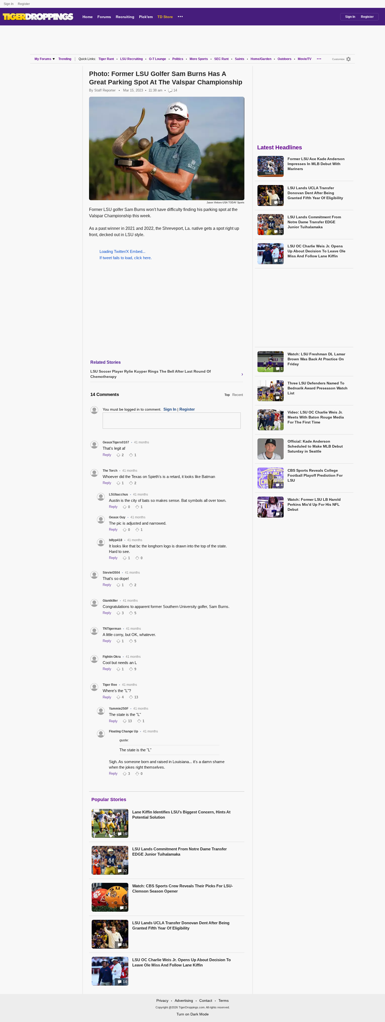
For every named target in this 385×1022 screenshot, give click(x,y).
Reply (107, 455)
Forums (104, 16)
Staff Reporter (105, 90)
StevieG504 (111, 572)
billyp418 (115, 540)
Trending (64, 59)
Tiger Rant (106, 59)
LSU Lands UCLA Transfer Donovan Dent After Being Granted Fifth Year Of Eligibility (180, 925)
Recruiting (125, 16)
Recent (237, 395)
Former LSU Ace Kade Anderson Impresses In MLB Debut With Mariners (316, 164)
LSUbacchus (118, 494)
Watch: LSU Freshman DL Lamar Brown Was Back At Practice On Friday (316, 359)
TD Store (165, 16)
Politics (177, 59)
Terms (223, 1000)
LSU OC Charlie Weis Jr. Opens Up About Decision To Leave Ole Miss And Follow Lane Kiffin (181, 962)
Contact (205, 1000)
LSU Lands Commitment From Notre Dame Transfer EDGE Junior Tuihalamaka (179, 851)
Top (227, 395)
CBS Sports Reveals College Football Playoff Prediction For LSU (315, 475)
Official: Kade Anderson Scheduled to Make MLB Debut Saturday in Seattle (315, 446)
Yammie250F (118, 708)
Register (24, 4)
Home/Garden (261, 59)
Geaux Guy (117, 517)
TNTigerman (112, 628)
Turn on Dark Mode (193, 1014)
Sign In (9, 4)
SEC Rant (221, 59)
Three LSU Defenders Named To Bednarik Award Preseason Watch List (318, 388)
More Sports (199, 59)
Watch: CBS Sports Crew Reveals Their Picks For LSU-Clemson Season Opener (182, 888)
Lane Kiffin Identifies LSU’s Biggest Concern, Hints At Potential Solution (181, 814)
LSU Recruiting (131, 59)
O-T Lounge (157, 59)
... (180, 16)
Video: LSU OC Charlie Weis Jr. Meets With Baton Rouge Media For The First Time (316, 417)
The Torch (110, 470)
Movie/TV (304, 59)
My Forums (43, 59)
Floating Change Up (123, 731)
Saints (239, 59)
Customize (338, 59)
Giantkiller (110, 600)
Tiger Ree (110, 685)
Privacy (162, 1000)
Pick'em (146, 16)
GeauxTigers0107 (116, 442)
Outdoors (285, 59)
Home (87, 16)
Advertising (184, 1000)
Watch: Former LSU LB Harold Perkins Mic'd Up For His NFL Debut (314, 504)
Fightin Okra (112, 657)
